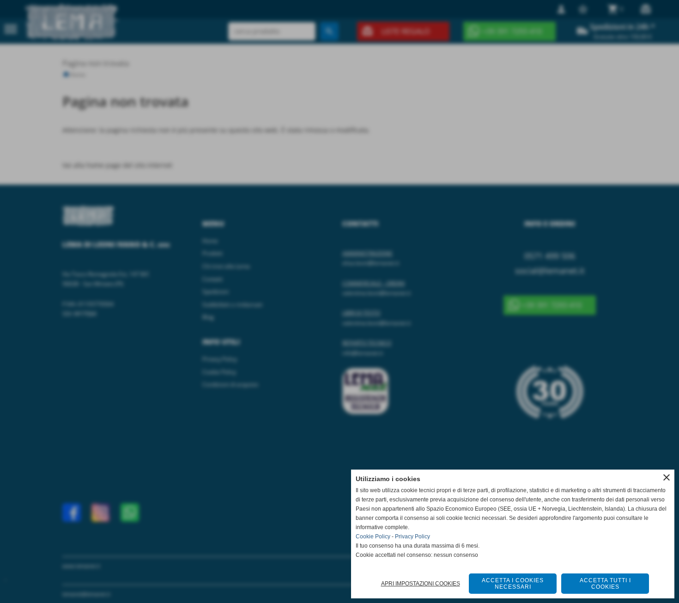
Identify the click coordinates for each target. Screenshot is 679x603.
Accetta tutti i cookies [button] (605, 583)
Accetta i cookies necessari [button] (513, 583)
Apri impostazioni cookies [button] (420, 583)
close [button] (666, 477)
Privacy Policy (412, 536)
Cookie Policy (373, 536)
